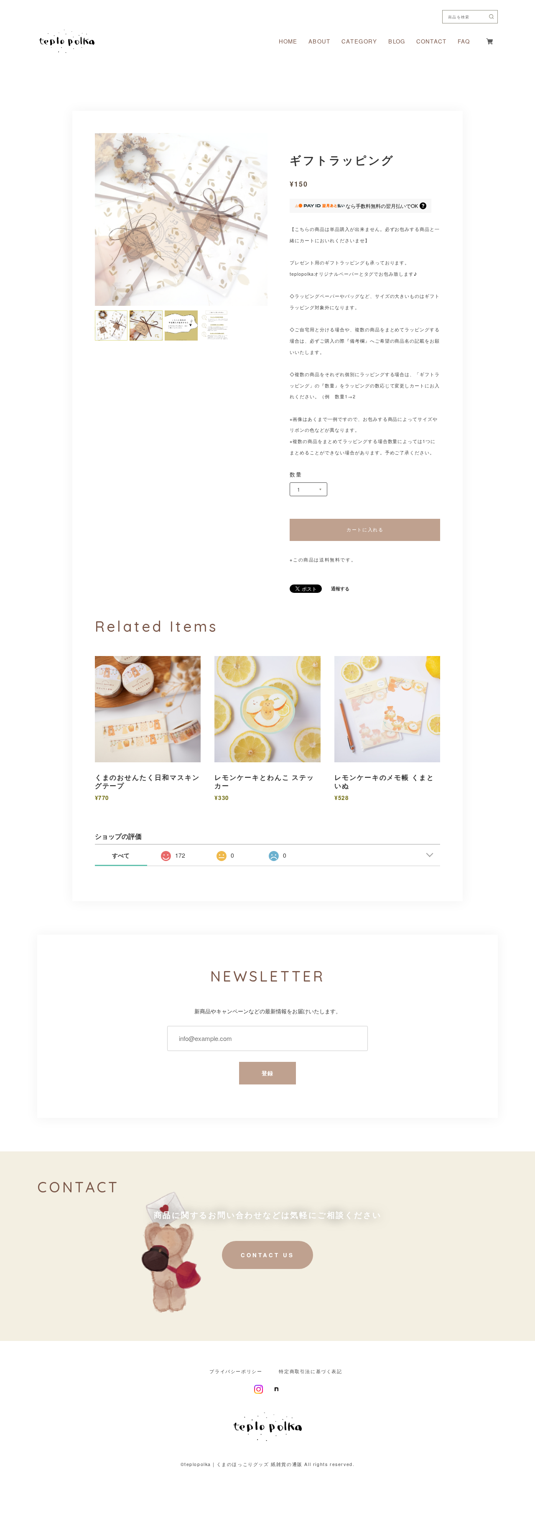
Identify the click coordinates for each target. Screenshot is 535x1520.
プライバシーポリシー (235, 1371)
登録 (268, 1073)
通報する (340, 589)
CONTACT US (267, 1255)
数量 (296, 474)
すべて (121, 855)
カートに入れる (364, 529)
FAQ (464, 41)
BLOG (396, 41)
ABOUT (319, 41)
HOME (288, 41)
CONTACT (431, 41)
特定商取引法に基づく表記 (310, 1371)
